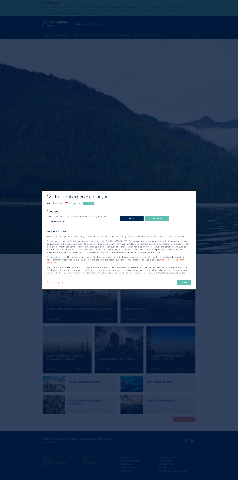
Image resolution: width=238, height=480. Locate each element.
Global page (54, 282)
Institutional (157, 218)
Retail (131, 218)
